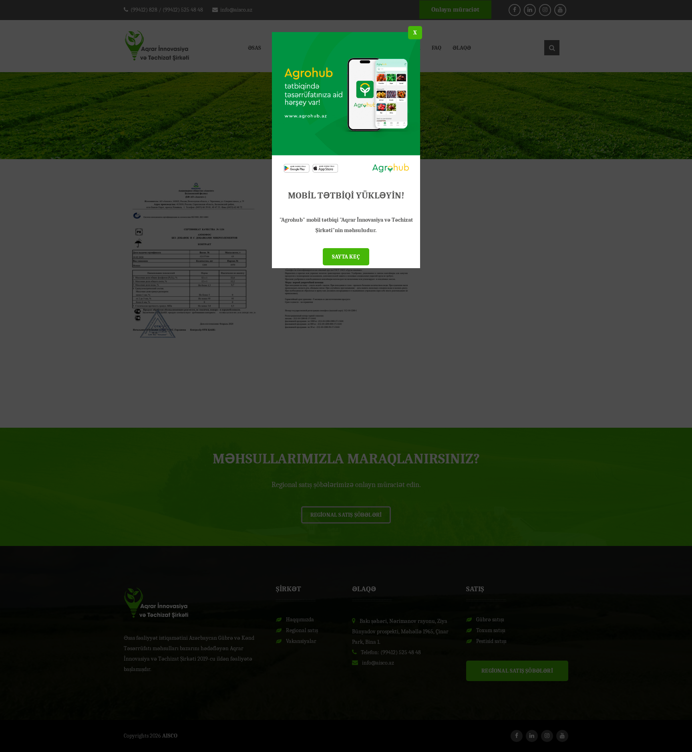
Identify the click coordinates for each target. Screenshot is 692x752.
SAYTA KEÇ (346, 256)
